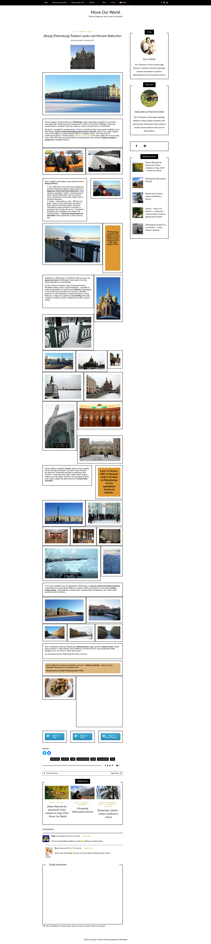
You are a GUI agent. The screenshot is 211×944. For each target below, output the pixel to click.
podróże (65, 759)
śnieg (93, 759)
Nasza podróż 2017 (77, 2)
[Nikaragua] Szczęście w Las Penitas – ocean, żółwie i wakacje (155, 227)
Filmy (104, 2)
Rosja (90, 32)
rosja (72, 759)
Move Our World (105, 12)
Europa (82, 32)
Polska (60, 803)
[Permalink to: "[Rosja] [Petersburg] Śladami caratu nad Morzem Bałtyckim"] (82, 57)
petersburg (55, 759)
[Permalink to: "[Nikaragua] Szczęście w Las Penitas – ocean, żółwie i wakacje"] (137, 229)
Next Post (115, 773)
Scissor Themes (97, 940)
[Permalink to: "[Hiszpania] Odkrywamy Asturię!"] (83, 792)
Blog (46, 2)
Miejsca (92, 2)
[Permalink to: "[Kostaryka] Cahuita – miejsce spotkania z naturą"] (108, 792)
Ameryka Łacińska (107, 803)
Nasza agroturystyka (59, 2)
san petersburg (82, 759)
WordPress (123, 940)
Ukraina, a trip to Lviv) (82, 136)
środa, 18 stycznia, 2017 (86, 40)
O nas (113, 2)
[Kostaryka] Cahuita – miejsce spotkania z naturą (108, 813)
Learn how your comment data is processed (88, 926)
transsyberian (103, 759)
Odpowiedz (87, 836)
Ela (74, 40)
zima (112, 759)
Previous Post (52, 773)
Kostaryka (111, 804)
